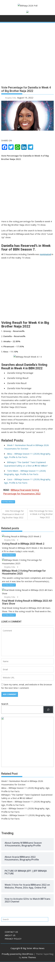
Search (4, 703)
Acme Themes (29, 957)
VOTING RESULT (8, 502)
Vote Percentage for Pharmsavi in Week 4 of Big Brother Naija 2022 (13, 514)
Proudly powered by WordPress (17, 953)
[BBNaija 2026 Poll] (4, 19)
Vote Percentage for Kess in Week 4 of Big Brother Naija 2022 (41, 514)
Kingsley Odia (10, 98)
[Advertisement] (27, 55)
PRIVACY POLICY (13, 938)
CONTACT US (11, 931)
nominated (45, 254)
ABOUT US (10, 935)
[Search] (48, 709)
